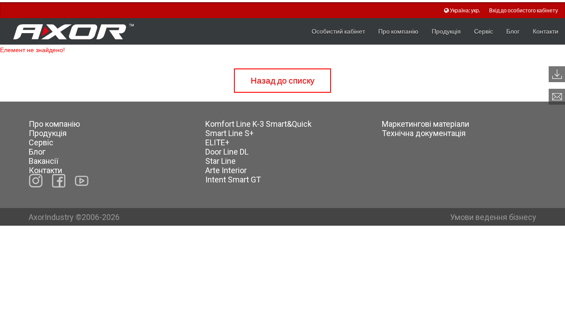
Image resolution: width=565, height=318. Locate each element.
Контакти (545, 31)
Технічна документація (424, 133)
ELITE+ (217, 142)
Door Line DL (227, 151)
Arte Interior (226, 170)
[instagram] (36, 181)
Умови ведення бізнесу (493, 217)
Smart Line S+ (229, 133)
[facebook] (59, 181)
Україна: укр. (465, 10)
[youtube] (82, 180)
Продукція (446, 31)
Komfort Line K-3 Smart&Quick (258, 124)
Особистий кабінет (338, 31)
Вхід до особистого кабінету (523, 10)
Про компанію (398, 31)
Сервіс (483, 31)
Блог (513, 31)
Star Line (220, 161)
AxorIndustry (52, 217)
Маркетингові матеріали (425, 124)
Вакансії (43, 161)
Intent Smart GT (233, 179)
